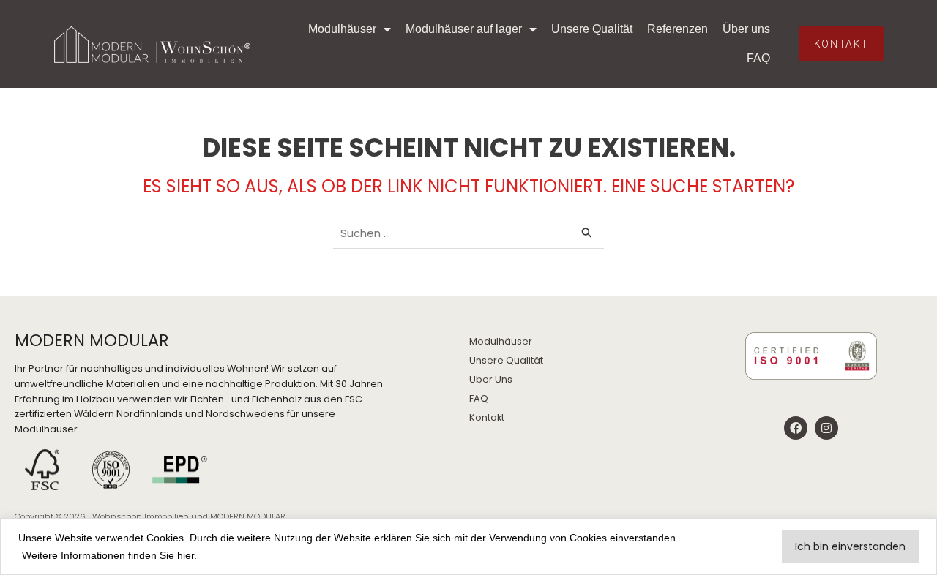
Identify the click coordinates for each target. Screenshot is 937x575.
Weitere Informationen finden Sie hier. (109, 555)
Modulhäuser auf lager (464, 29)
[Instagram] (826, 428)
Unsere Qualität (591, 29)
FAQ (758, 58)
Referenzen (677, 29)
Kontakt (486, 417)
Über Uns (490, 379)
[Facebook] (795, 428)
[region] (468, 546)
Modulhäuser (342, 29)
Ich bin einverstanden (850, 546)
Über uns (746, 29)
